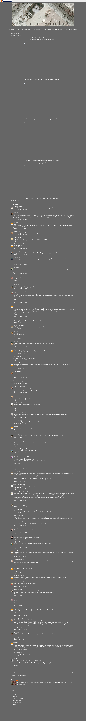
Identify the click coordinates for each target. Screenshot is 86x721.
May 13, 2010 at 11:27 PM (20, 248)
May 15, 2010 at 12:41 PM (20, 446)
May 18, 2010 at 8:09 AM (20, 586)
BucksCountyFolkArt (18, 386)
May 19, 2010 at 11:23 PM (20, 639)
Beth (58, 160)
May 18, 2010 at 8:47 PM (20, 605)
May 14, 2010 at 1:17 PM (20, 410)
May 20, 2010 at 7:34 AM (20, 649)
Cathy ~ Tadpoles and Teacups (21, 582)
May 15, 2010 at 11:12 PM (20, 481)
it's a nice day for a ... (18, 700)
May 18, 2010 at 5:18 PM (20, 595)
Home (43, 673)
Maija (15, 528)
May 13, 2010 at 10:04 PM (20, 210)
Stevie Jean (16, 380)
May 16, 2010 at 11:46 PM (20, 539)
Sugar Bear (16, 349)
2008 (13, 714)
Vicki (15, 212)
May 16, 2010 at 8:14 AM (20, 500)
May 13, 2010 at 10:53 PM (20, 235)
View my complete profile (21, 684)
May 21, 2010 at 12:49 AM (20, 667)
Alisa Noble (16, 395)
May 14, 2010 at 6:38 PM (20, 423)
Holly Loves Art (17, 542)
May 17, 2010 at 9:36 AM (20, 573)
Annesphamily (17, 206)
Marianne (16, 551)
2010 (13, 691)
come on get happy (16, 35)
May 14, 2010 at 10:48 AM (20, 369)
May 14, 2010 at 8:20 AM (20, 316)
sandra (15, 305)
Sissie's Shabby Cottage (19, 291)
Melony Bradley (17, 515)
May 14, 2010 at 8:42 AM (20, 346)
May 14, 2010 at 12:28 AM (20, 273)
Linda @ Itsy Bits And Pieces (20, 251)
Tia (14, 658)
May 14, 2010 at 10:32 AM (20, 360)
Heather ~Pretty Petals (19, 576)
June (14, 694)
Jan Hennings (16, 237)
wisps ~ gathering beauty (18, 698)
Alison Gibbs (16, 589)
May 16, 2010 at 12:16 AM (20, 489)
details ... (15, 704)
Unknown (16, 363)
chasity (15, 503)
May (14, 696)
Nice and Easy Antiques (19, 449)
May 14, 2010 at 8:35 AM (20, 329)
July (14, 692)
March (14, 708)
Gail (15, 222)
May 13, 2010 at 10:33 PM (20, 220)
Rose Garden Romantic (19, 413)
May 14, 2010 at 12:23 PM (20, 377)
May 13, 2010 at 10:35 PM (20, 228)
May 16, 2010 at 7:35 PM (20, 513)
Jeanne (15, 267)
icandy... (15, 598)
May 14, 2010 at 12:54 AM (20, 282)
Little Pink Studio (18, 484)
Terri (15, 331)
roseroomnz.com (17, 434)
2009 (13, 712)
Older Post (71, 673)
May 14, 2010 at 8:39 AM (20, 339)
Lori (19, 680)
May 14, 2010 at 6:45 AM (20, 288)
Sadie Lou (16, 440)
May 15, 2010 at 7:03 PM (20, 452)
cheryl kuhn (16, 285)
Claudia (15, 257)
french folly (56, 79)
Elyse (15, 455)
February (15, 710)
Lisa (60, 119)
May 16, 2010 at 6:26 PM (20, 506)
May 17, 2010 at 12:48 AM (20, 548)
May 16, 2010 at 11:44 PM (20, 533)
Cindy (15, 632)
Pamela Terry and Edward (20, 244)
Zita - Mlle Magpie (18, 325)
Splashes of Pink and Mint (19, 492)
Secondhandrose (17, 371)
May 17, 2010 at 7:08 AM (20, 556)
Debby (15, 341)
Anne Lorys (16, 608)
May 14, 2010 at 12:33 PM (20, 384)
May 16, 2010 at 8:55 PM (20, 525)
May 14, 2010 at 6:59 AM (20, 302)
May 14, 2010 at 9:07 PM (20, 431)
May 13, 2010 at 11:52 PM (20, 254)
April (14, 706)
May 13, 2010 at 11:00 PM (20, 241)
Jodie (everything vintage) (19, 618)
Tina (15, 276)
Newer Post (13, 673)
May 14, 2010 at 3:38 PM (20, 417)
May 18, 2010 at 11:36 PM (20, 629)
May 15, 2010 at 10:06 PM (20, 469)
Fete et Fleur (17, 403)
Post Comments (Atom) (22, 675)
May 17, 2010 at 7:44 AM (20, 564)
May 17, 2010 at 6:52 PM (20, 579)
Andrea (15, 231)
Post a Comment (14, 670)
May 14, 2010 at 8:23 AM (20, 322)
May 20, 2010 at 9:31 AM (20, 656)
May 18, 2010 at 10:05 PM (20, 615)
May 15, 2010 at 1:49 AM (20, 437)
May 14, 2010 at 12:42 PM (20, 392)
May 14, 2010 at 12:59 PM (20, 400)
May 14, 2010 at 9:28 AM (20, 354)
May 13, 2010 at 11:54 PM (20, 265)
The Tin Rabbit (17, 559)
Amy (15, 426)
